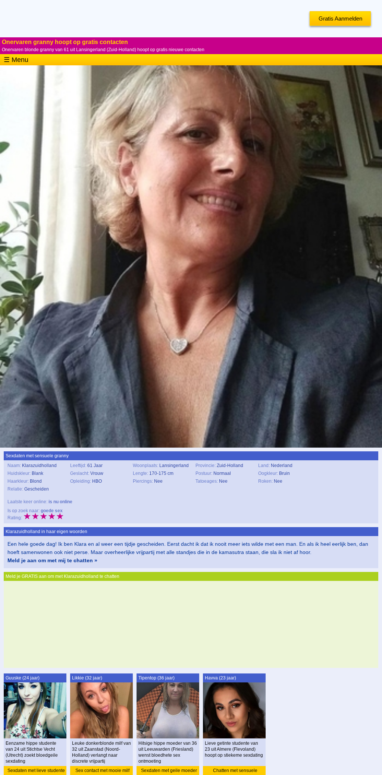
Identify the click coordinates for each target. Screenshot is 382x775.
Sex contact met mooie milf (102, 770)
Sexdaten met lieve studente (36, 770)
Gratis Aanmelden (340, 18)
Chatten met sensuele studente (235, 771)
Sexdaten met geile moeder (169, 770)
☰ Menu (16, 59)
